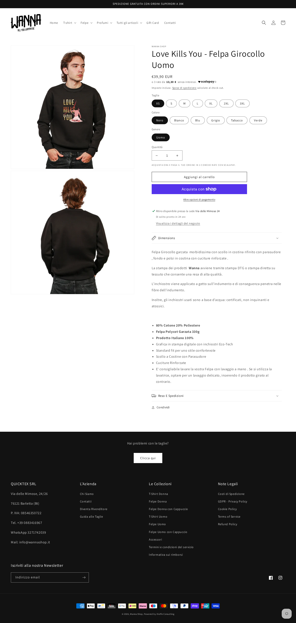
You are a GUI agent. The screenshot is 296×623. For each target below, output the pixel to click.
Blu (197, 120)
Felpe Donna (158, 501)
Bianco (179, 120)
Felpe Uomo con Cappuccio (168, 532)
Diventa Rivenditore (93, 509)
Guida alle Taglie (91, 516)
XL (211, 103)
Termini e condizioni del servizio (171, 547)
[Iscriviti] (84, 577)
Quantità (157, 147)
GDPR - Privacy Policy (232, 501)
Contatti (86, 501)
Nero (159, 120)
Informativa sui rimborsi (166, 555)
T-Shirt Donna (158, 494)
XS (158, 103)
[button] (69, 22)
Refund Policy (227, 524)
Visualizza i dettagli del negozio (178, 223)
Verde (258, 120)
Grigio (215, 120)
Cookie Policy (227, 509)
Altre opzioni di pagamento (199, 199)
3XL (242, 103)
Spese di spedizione (184, 87)
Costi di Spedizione (231, 494)
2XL (226, 103)
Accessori (155, 539)
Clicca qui (148, 458)
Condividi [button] (163, 407)
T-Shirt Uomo (158, 516)
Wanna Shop (136, 614)
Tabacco (237, 120)
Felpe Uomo (157, 524)
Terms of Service (229, 516)
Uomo (160, 137)
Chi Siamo (87, 494)
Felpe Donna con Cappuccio (168, 509)
